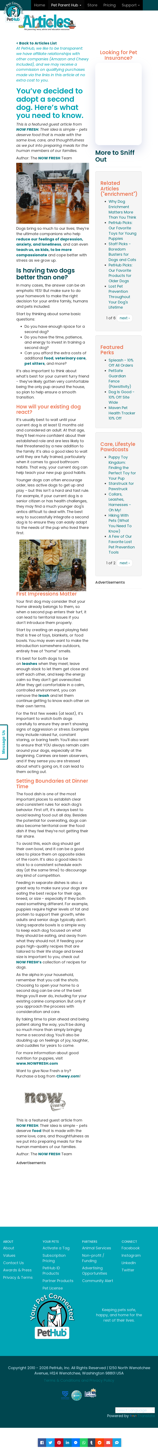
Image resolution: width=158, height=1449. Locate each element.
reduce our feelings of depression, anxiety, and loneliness (49, 242)
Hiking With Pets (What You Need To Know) (120, 523)
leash (43, 695)
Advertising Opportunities (94, 1270)
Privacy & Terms (18, 1277)
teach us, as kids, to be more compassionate (44, 252)
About (8, 1248)
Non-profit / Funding (93, 1258)
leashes (29, 663)
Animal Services (96, 1248)
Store (92, 5)
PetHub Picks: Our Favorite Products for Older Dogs (120, 272)
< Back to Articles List (36, 43)
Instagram (131, 1255)
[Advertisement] (52, 1196)
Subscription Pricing (54, 1258)
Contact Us (13, 1262)
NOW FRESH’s (29, 962)
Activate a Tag (56, 1248)
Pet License (53, 1288)
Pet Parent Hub (65, 5)
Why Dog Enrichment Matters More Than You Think (122, 209)
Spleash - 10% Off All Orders (121, 363)
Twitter (128, 1270)
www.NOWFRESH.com (37, 1063)
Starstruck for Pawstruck (121, 486)
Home (39, 5)
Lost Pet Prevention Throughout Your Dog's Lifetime (119, 297)
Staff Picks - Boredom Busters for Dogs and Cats (122, 251)
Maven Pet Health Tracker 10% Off (122, 413)
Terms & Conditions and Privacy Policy (79, 1380)
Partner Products (58, 1280)
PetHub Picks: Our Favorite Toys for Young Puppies (122, 230)
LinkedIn (129, 1262)
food (48, 358)
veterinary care (70, 358)
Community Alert (97, 1280)
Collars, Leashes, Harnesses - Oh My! (120, 502)
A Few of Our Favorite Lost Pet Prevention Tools (122, 544)
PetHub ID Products (51, 1270)
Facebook (131, 1248)
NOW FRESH (27, 129)
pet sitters (34, 363)
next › (125, 318)
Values (9, 1255)
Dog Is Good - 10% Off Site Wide (122, 397)
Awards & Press (17, 1270)
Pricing (109, 5)
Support (130, 5)
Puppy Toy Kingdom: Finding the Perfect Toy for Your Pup (122, 468)
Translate (146, 1415)
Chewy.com (67, 1076)
